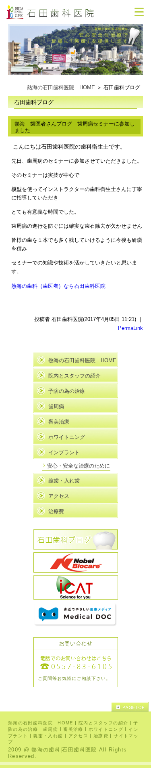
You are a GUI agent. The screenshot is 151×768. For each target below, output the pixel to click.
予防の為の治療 (66, 391)
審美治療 (58, 422)
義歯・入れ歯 (64, 481)
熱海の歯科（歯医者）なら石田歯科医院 (58, 286)
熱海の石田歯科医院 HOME (61, 87)
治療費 (56, 511)
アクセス (58, 496)
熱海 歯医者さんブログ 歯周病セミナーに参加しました (74, 127)
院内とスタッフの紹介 (74, 376)
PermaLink (130, 328)
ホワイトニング (66, 437)
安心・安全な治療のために (78, 466)
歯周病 (56, 406)
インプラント (64, 452)
